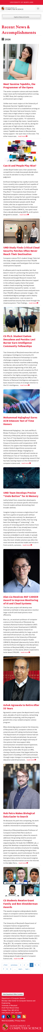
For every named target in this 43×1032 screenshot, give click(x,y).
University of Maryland (21, 2)
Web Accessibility (8, 1020)
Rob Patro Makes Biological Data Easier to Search (19, 814)
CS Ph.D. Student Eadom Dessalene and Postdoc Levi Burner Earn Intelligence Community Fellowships (19, 341)
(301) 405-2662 (16, 1012)
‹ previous (13, 965)
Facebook (3, 1016)
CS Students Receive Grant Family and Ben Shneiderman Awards (20, 904)
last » (27, 969)
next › (20, 969)
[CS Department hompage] (21, 1026)
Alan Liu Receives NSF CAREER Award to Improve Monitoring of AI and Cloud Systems (20, 600)
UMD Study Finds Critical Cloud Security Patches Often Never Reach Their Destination (21, 251)
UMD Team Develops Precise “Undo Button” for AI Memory (20, 494)
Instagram (14, 1016)
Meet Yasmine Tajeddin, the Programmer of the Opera (19, 85)
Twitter (8, 1016)
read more (22, 136)
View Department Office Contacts (13, 994)
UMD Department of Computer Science (17, 8)
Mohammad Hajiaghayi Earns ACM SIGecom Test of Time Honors (20, 421)
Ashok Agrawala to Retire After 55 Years (21, 706)
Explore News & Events (21, 17)
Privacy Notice (20, 1020)
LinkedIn (19, 1016)
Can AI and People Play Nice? (19, 165)
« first (5, 965)
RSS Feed (24, 1016)
